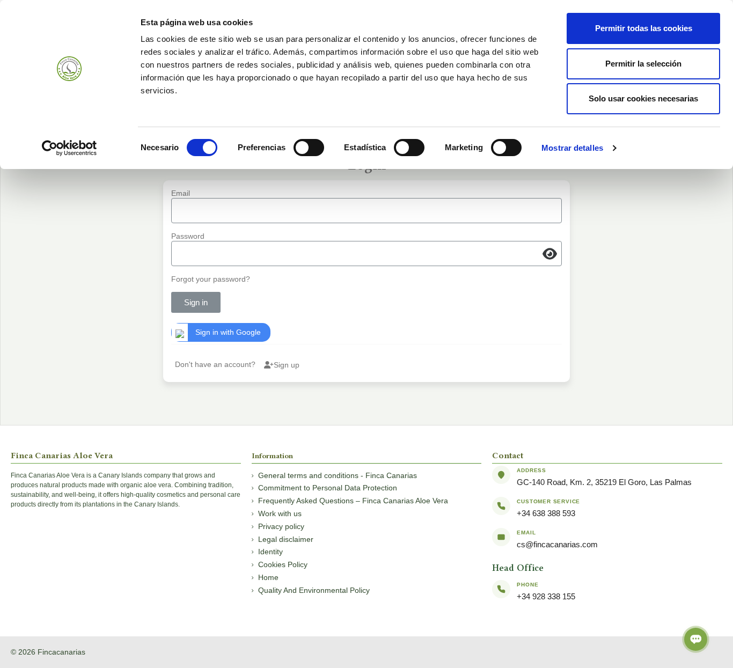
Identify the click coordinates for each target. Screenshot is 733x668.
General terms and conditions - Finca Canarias (337, 475)
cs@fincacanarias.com (557, 544)
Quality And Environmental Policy (314, 590)
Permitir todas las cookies (643, 28)
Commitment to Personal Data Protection (327, 487)
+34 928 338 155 (546, 596)
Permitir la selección (643, 63)
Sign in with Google (228, 332)
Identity (270, 551)
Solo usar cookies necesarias (643, 98)
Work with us (280, 513)
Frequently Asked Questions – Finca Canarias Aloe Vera (353, 500)
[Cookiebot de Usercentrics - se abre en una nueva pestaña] (69, 148)
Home (268, 577)
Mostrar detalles (572, 147)
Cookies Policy (282, 564)
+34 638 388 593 (546, 513)
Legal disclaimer (285, 539)
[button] (553, 253)
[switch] (309, 147)
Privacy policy (281, 526)
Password (187, 236)
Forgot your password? (210, 279)
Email (180, 193)
